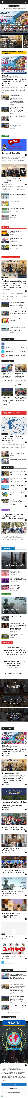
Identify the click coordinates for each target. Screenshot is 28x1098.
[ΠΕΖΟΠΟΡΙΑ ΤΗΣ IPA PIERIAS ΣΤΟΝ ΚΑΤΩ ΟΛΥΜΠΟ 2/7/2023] (5, 313)
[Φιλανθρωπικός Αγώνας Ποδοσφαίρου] (5, 240)
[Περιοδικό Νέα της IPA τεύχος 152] (5, 480)
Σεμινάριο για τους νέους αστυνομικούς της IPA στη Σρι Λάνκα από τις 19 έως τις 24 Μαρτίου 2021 (18, 502)
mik (2, 154)
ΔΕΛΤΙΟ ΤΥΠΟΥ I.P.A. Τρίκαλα (14, 673)
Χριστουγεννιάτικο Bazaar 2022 (18, 194)
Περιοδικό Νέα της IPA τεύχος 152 (18, 479)
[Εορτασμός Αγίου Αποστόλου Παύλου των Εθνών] (5, 118)
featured (4, 20)
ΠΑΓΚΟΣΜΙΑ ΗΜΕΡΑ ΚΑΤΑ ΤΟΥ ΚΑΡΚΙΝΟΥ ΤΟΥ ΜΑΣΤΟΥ (18, 579)
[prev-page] (2, 131)
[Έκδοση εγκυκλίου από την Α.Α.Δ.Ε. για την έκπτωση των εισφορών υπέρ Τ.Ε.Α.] (14, 425)
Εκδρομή (3, 395)
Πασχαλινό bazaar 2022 (16, 201)
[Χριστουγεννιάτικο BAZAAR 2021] (5, 210)
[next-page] (5, 131)
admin (2, 85)
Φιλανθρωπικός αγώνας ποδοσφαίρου (16, 231)
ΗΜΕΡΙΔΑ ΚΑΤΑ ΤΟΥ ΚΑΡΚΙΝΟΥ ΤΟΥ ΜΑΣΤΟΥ (17, 571)
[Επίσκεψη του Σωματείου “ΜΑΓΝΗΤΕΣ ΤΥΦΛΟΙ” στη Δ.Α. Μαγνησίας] (14, 170)
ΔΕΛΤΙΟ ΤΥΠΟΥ (4, 36)
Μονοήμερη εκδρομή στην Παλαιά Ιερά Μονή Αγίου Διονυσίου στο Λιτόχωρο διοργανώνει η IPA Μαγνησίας (17, 110)
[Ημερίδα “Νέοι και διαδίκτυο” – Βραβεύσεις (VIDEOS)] (14, 605)
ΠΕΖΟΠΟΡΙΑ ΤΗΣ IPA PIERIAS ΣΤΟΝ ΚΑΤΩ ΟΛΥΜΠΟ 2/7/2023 (18, 312)
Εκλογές (3, 934)
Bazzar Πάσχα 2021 (15, 215)
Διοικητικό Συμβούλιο (6, 910)
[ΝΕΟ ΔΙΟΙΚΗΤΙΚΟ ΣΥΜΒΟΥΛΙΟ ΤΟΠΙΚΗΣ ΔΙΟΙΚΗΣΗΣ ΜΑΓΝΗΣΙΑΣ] (14, 905)
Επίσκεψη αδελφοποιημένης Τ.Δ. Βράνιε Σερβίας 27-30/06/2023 (17, 125)
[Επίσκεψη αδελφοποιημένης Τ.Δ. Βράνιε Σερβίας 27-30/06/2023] (5, 125)
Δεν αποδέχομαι (14, 1088)
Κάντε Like (24, 344)
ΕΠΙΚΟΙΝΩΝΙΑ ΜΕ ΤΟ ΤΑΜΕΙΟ (18, 459)
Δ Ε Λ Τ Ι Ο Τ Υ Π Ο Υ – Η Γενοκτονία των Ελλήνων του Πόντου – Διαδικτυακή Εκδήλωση (14, 663)
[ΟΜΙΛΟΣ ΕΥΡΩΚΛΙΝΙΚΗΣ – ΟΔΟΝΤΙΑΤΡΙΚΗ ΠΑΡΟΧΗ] (5, 454)
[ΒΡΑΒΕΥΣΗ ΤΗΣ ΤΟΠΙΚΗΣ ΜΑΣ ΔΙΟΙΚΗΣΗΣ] (5, 618)
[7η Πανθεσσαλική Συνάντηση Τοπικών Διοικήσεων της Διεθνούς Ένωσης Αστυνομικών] (14, 528)
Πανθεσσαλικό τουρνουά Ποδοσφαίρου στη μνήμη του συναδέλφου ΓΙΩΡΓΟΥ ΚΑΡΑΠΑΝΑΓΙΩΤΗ (17, 328)
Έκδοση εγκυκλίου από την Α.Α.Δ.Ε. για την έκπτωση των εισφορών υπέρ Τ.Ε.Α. (12, 438)
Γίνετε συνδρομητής (21, 355)
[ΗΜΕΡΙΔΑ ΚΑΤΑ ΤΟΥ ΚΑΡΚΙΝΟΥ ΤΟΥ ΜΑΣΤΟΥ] (5, 573)
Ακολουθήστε (23, 347)
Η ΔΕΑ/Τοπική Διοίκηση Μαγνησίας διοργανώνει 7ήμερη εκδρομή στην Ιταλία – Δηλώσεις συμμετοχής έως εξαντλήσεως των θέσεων (13, 79)
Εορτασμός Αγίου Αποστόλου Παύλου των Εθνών (17, 117)
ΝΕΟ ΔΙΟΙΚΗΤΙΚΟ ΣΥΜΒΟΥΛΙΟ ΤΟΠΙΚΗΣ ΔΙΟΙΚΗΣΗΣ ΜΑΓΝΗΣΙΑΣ (12, 915)
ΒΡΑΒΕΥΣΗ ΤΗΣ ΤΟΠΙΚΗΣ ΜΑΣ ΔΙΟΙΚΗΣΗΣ (17, 617)
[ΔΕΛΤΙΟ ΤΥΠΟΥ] (14, 928)
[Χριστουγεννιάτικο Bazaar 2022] (5, 196)
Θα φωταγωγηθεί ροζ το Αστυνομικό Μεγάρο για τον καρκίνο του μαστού (17, 587)
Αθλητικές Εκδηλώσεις (4, 235)
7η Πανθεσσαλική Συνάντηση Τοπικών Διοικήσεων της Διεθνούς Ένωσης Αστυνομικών (13, 516)
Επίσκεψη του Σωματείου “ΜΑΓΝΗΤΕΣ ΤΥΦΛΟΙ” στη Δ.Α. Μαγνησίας (13, 180)
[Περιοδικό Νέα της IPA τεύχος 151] (5, 487)
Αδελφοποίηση (14, 682)
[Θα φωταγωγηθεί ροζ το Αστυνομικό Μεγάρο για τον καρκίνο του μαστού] (5, 587)
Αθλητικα (14, 711)
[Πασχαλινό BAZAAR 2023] (14, 145)
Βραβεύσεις (4, 889)
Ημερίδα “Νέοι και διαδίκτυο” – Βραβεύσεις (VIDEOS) (13, 610)
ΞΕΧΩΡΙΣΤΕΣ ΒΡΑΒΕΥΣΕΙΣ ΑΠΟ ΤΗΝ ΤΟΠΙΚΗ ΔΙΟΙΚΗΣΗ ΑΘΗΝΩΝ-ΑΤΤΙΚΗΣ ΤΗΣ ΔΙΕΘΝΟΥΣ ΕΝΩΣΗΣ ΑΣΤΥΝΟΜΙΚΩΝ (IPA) (18, 626)
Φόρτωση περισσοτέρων (13, 1012)
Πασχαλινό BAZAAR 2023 (11, 153)
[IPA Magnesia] (14, 1039)
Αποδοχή (14, 1084)
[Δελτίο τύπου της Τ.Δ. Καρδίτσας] (5, 320)
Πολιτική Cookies (12, 1096)
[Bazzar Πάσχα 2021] (5, 217)
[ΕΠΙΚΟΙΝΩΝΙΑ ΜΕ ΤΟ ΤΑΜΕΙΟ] (5, 461)
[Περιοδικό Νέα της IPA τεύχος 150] (5, 494)
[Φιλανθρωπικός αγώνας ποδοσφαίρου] (5, 233)
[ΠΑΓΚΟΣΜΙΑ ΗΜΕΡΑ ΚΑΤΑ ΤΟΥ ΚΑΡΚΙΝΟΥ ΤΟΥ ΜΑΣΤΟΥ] (5, 580)
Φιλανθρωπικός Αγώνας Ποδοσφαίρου (16, 239)
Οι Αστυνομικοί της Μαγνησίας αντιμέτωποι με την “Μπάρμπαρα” (13, 564)
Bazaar (3, 150)
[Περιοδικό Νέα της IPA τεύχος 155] (5, 473)
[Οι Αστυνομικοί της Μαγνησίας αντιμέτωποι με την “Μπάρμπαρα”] (14, 560)
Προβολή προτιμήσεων (14, 1092)
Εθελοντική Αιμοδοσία (6, 953)
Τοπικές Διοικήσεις (19, 395)
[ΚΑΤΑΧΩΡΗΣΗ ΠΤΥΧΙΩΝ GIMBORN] (5, 636)
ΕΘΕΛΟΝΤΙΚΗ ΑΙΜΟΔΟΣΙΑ (11, 956)
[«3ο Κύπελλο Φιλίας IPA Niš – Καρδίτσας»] (14, 715)
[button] (26, 1065)
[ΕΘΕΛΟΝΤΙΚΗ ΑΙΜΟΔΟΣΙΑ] (14, 948)
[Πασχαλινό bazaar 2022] (5, 203)
